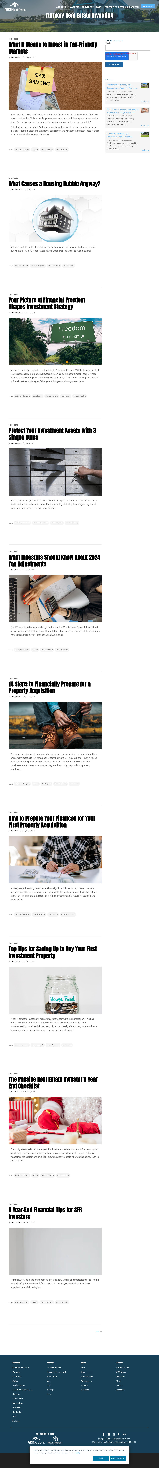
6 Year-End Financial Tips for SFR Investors (45, 1213)
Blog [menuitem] (83, 1372)
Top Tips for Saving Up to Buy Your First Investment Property (53, 952)
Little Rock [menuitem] (17, 1376)
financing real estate (68, 914)
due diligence (37, 396)
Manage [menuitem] (50, 1390)
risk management (57, 523)
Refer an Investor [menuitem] (128, 7)
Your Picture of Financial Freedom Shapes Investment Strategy (47, 303)
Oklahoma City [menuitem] (18, 1385)
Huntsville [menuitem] (16, 1412)
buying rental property (22, 396)
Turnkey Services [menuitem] (54, 1367)
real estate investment (22, 914)
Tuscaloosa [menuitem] (17, 1408)
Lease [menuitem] (49, 1394)
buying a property (37, 1045)
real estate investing (21, 1045)
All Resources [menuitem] (87, 1376)
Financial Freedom (79, 396)
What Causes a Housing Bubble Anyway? (54, 184)
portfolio (35, 1175)
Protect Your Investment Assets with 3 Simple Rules (52, 433)
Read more (145, 101)
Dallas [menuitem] (15, 1381)
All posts (52, 1333)
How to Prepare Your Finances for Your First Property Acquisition (52, 821)
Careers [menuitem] (119, 1385)
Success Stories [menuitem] (122, 1367)
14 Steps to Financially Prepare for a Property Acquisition (50, 687)
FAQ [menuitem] (83, 1367)
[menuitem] (62, 7)
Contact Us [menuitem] (120, 1390)
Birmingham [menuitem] (17, 1403)
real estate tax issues (22, 149)
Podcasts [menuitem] (85, 1390)
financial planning (62, 149)
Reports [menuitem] (84, 1385)
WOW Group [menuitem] (52, 1376)
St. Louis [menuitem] (16, 1421)
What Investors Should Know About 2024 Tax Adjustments (54, 560)
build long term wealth (22, 523)
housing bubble (68, 266)
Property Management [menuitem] (56, 1372)
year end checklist (63, 1175)
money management (38, 266)
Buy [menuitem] (48, 1381)
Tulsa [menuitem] (14, 1417)
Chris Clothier (15, 57)
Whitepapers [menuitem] (86, 1381)
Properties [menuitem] (110, 7)
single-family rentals (21, 1302)
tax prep (35, 149)
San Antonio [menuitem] (17, 1399)
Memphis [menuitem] (16, 1372)
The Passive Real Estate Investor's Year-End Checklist (54, 1082)
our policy (76, 1453)
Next (98, 1331)
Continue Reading (21, 160)
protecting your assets (40, 523)
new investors (65, 396)
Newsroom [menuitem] (120, 1376)
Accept (101, 1458)
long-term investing (21, 266)
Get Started (148, 6)
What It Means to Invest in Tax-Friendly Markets (53, 47)
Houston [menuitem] (16, 1394)
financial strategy (47, 149)
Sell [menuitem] (48, 1385)
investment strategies (22, 1175)
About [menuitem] (118, 1381)
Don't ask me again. (118, 1458)
